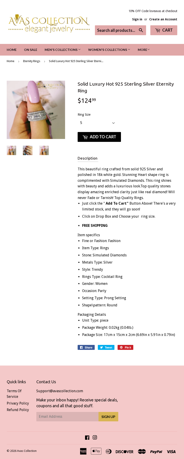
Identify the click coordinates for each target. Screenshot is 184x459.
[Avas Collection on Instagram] (95, 438)
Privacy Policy (18, 403)
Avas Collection (27, 451)
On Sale (30, 50)
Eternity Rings (31, 61)
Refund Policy (18, 410)
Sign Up (108, 416)
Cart (167, 30)
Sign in (137, 19)
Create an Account (163, 19)
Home (12, 50)
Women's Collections (108, 50)
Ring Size (84, 114)
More (142, 50)
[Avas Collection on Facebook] (87, 438)
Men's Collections (61, 50)
